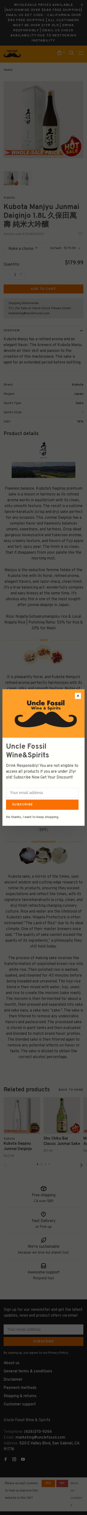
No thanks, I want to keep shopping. (32, 817)
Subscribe (22, 804)
